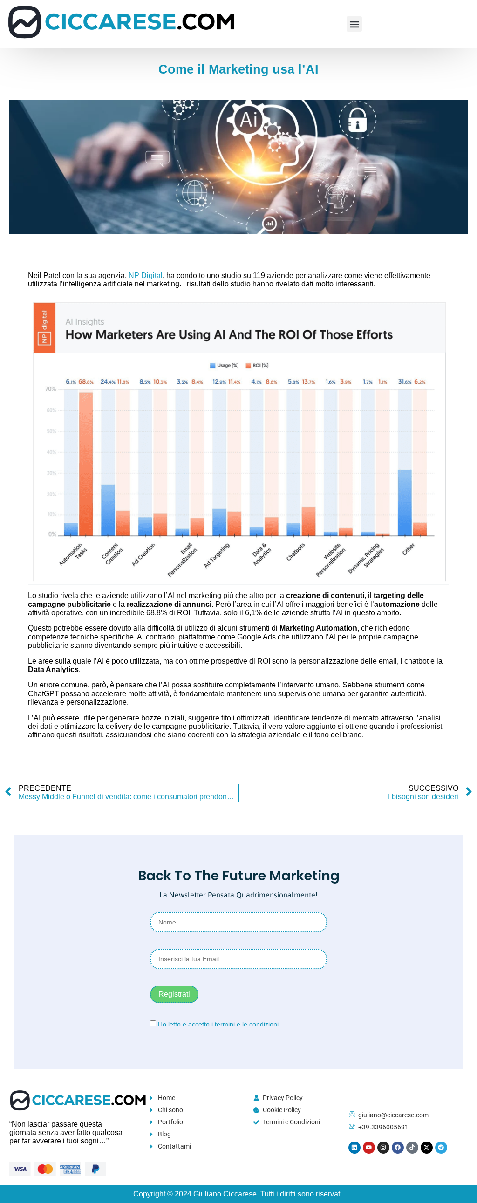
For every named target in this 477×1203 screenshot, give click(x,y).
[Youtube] (369, 1148)
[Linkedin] (354, 1148)
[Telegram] (441, 1148)
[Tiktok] (412, 1148)
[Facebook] (398, 1148)
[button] (354, 24)
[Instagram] (383, 1148)
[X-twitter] (427, 1148)
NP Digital (146, 275)
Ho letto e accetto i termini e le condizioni (218, 1024)
